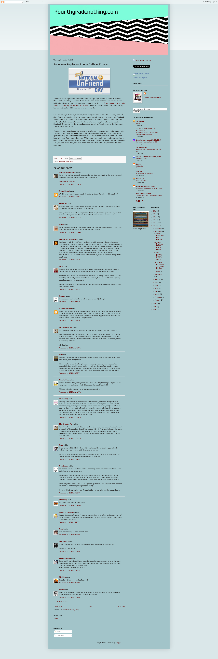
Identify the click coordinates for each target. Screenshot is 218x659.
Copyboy (62, 296)
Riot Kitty (62, 577)
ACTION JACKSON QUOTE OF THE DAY (149, 188)
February (158, 297)
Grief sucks (139, 166)
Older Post (121, 606)
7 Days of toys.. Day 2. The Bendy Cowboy (149, 195)
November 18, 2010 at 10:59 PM (70, 348)
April (156, 291)
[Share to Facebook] (78, 158)
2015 (155, 214)
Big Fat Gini (63, 203)
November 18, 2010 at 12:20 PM (70, 184)
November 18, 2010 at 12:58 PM (70, 232)
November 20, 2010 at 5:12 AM (69, 522)
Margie (61, 225)
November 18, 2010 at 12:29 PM (70, 197)
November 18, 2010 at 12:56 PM (70, 218)
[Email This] (70, 158)
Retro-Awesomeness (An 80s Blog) (148, 140)
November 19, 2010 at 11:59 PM (70, 505)
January (158, 300)
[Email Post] (66, 158)
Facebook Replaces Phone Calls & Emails (158, 245)
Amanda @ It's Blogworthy (68, 239)
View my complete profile (152, 97)
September (158, 275)
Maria (61, 445)
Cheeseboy (63, 500)
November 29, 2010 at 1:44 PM (69, 597)
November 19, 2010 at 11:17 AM (70, 392)
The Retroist (140, 121)
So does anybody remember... (145, 173)
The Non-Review (141, 147)
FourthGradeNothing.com (141, 73)
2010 (155, 226)
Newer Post (58, 606)
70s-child (139, 171)
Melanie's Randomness (67, 172)
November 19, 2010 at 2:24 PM (69, 459)
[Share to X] (75, 158)
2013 (155, 217)
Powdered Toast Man (66, 512)
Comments (60, 636)
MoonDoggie (63, 466)
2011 (155, 223)
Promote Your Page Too (140, 77)
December (158, 228)
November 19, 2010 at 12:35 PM (70, 417)
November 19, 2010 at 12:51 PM (70, 438)
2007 (155, 310)
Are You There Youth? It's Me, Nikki (148, 157)
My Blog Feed (140, 201)
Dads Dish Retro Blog (143, 194)
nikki (61, 355)
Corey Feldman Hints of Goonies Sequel (158, 256)
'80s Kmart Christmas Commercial (146, 142)
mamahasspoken (65, 308)
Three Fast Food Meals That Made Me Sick (159, 265)
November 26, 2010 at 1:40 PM (69, 570)
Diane (61, 266)
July (156, 282)
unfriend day (69, 161)
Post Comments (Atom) (71, 610)
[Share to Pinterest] (80, 158)
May (156, 288)
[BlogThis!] (73, 158)
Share (55, 619)
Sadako (62, 590)
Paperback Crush (141, 158)
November (158, 231)
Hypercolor (139, 123)
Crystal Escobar (65, 558)
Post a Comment (62, 602)
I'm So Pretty (63, 399)
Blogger (118, 643)
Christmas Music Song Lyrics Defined (159, 236)
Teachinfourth (64, 541)
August (157, 279)
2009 (155, 304)
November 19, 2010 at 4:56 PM (69, 493)
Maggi (61, 529)
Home (90, 606)
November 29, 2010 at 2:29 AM (69, 583)
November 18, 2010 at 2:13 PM (69, 302)
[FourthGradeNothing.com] (134, 75)
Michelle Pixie (64, 380)
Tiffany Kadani (64, 191)
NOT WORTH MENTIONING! (145, 186)
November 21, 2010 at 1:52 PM (69, 551)
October (158, 272)
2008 (155, 307)
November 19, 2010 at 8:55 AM (69, 373)
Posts (58, 632)
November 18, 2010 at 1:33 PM (69, 260)
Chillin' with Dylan (141, 181)
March (157, 294)
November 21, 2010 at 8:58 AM (69, 535)
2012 (155, 220)
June (157, 285)
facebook (62, 161)
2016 (155, 211)
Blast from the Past (66, 327)
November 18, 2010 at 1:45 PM (69, 289)
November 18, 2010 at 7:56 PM (69, 321)
